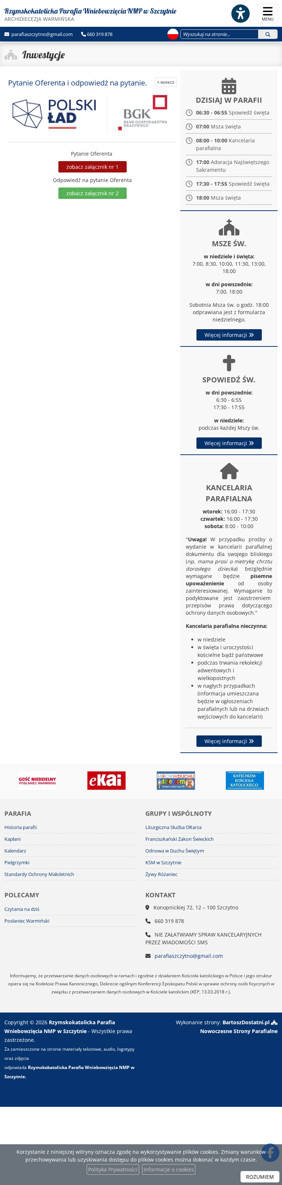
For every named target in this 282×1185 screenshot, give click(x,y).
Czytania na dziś (21, 909)
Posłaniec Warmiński (26, 921)
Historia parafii (20, 827)
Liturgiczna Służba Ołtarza (173, 827)
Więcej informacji (227, 334)
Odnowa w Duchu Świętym (174, 851)
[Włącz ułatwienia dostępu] (240, 13)
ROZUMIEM (260, 1176)
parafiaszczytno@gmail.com (41, 34)
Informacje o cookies (169, 1169)
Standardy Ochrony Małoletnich (39, 874)
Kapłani (12, 839)
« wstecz (165, 82)
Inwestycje (43, 54)
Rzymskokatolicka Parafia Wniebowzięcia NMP (90, 14)
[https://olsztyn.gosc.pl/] (37, 780)
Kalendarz (15, 851)
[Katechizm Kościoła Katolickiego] (245, 780)
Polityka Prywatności (113, 1169)
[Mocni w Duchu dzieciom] (176, 780)
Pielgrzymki (16, 862)
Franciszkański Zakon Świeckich (179, 839)
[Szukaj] (268, 34)
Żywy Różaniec (161, 874)
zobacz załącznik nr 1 (92, 166)
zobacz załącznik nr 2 (92, 193)
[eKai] (107, 780)
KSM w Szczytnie (163, 862)
